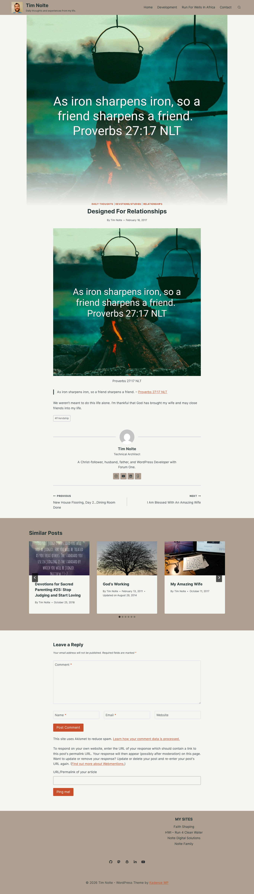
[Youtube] (143, 862)
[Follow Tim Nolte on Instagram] (116, 476)
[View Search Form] (239, 7)
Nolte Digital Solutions (184, 838)
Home (148, 7)
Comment (63, 665)
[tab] (119, 617)
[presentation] (59, 558)
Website (162, 715)
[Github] (111, 862)
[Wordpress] (127, 862)
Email (111, 715)
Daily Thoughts (102, 204)
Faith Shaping (184, 827)
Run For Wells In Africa (198, 7)
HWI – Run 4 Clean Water (184, 832)
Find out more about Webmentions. (98, 764)
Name (60, 715)
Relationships (153, 204)
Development (167, 7)
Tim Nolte (116, 220)
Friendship (62, 418)
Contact (226, 7)
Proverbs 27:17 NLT (152, 392)
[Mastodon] (119, 862)
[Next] (219, 577)
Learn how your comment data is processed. (146, 739)
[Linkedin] (135, 862)
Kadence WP (158, 883)
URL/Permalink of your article (75, 772)
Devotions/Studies (128, 204)
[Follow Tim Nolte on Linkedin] (131, 476)
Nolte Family (184, 844)
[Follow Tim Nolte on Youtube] (123, 476)
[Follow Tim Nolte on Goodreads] (138, 476)
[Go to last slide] (35, 577)
